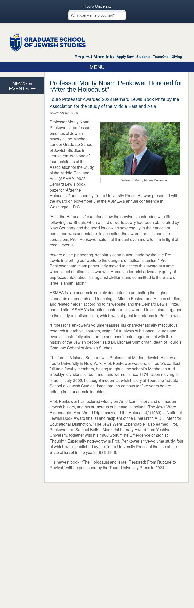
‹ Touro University (97, 6)
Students (143, 56)
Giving (177, 56)
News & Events (20, 86)
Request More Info (94, 56)
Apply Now (125, 56)
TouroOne (160, 56)
